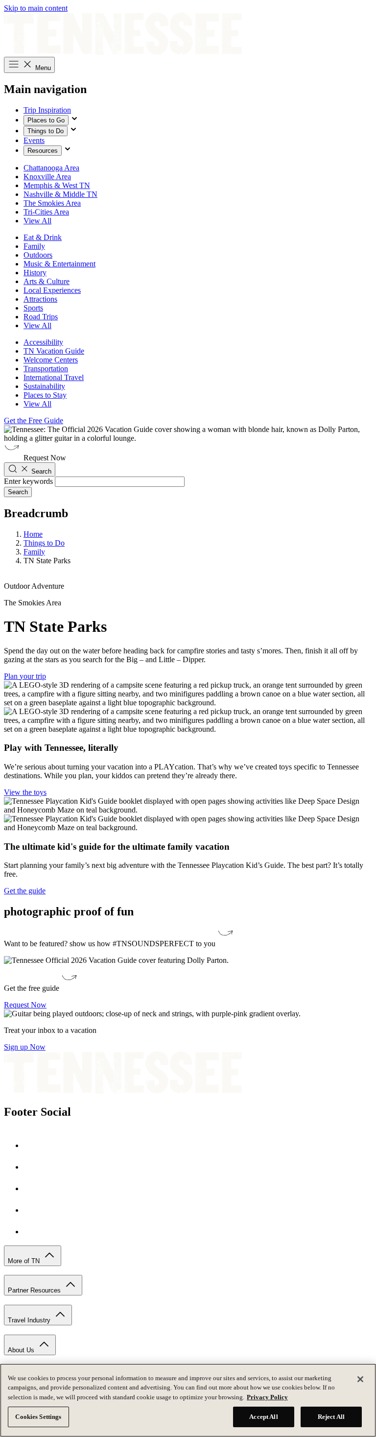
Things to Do (45, 131)
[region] (188, 1400)
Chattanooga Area (51, 168)
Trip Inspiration (47, 110)
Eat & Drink (43, 237)
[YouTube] (33, 1210)
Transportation (46, 368)
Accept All (263, 1416)
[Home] (123, 52)
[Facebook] (33, 1145)
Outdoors (38, 255)
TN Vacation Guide (54, 351)
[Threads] (33, 1231)
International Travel (54, 377)
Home (33, 534)
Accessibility (43, 342)
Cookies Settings (38, 1416)
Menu (42, 68)
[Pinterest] (33, 1188)
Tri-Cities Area (46, 212)
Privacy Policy (267, 1397)
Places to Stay (45, 395)
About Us (22, 1350)
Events (34, 140)
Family (34, 246)
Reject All (331, 1416)
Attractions (40, 299)
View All (37, 220)
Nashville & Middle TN (60, 194)
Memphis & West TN (57, 185)
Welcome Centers (51, 360)
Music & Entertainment (59, 264)
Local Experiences (52, 290)
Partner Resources (35, 1290)
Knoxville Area (47, 176)
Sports (33, 308)
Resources (42, 150)
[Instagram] (33, 1167)
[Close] (360, 1379)
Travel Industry (30, 1320)
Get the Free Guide (33, 420)
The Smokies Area (52, 203)
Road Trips (41, 316)
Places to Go (46, 120)
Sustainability (44, 386)
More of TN (25, 1261)
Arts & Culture (47, 281)
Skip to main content (36, 8)
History (35, 272)
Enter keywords (28, 481)
